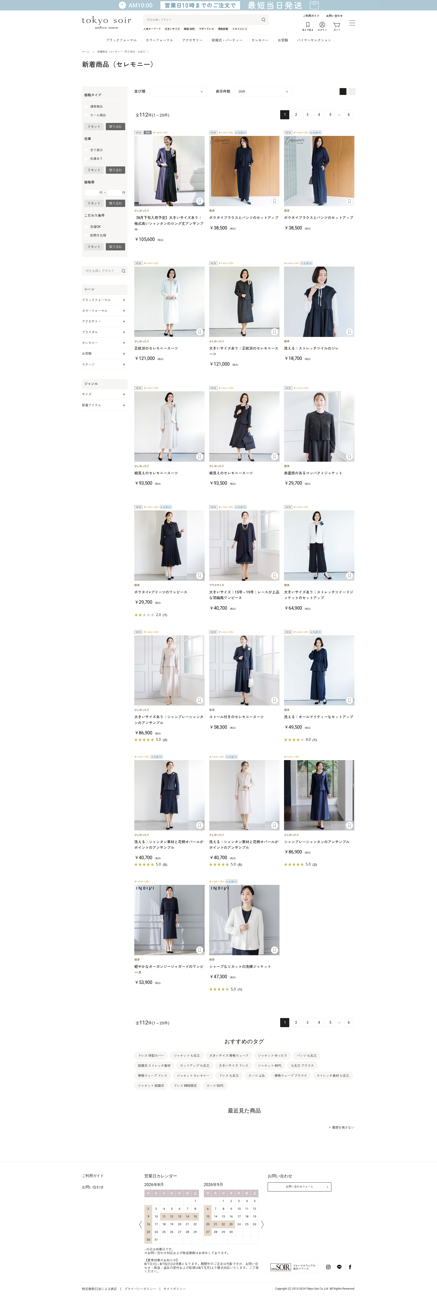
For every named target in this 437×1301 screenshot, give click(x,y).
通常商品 (96, 106)
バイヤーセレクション (314, 40)
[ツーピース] (244, 171)
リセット (94, 126)
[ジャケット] (319, 426)
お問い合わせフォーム (299, 1186)
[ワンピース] (169, 545)
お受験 (283, 40)
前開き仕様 (98, 235)
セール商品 (98, 115)
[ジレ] (319, 302)
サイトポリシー (174, 1289)
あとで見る (199, 201)
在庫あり (96, 158)
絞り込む (115, 126)
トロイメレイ (239, 29)
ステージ (88, 364)
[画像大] (343, 91)
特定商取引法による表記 (99, 1289)
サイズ (86, 394)
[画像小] (352, 91)
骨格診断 (223, 29)
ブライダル (90, 332)
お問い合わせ (334, 16)
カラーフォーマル (159, 40)
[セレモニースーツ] (169, 171)
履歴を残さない (343, 1127)
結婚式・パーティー (227, 40)
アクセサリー (192, 40)
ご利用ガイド (311, 16)
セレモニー (260, 40)
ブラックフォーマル (121, 40)
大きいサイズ (172, 29)
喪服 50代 (189, 29)
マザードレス (206, 29)
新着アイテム (91, 405)
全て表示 (96, 150)
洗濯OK (95, 227)
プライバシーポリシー (140, 1289)
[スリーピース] (319, 545)
